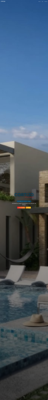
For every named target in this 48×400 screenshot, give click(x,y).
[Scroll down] (24, 397)
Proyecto (39, 1)
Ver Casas (28, 207)
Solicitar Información (21, 207)
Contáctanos (45, 1)
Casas (42, 1)
